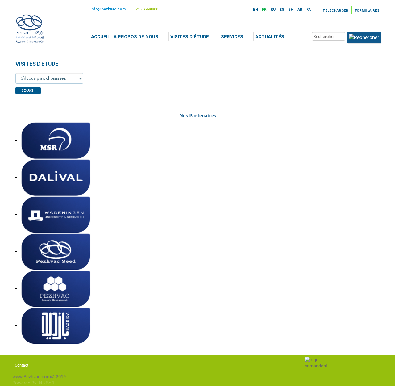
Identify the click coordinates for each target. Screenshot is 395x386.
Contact (21, 365)
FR (265, 9)
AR (300, 9)
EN (256, 9)
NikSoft (47, 383)
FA (308, 9)
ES (282, 9)
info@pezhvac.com (108, 9)
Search (28, 91)
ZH (291, 9)
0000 (5, 50)
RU (273, 9)
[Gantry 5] (30, 28)
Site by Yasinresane (240, 358)
